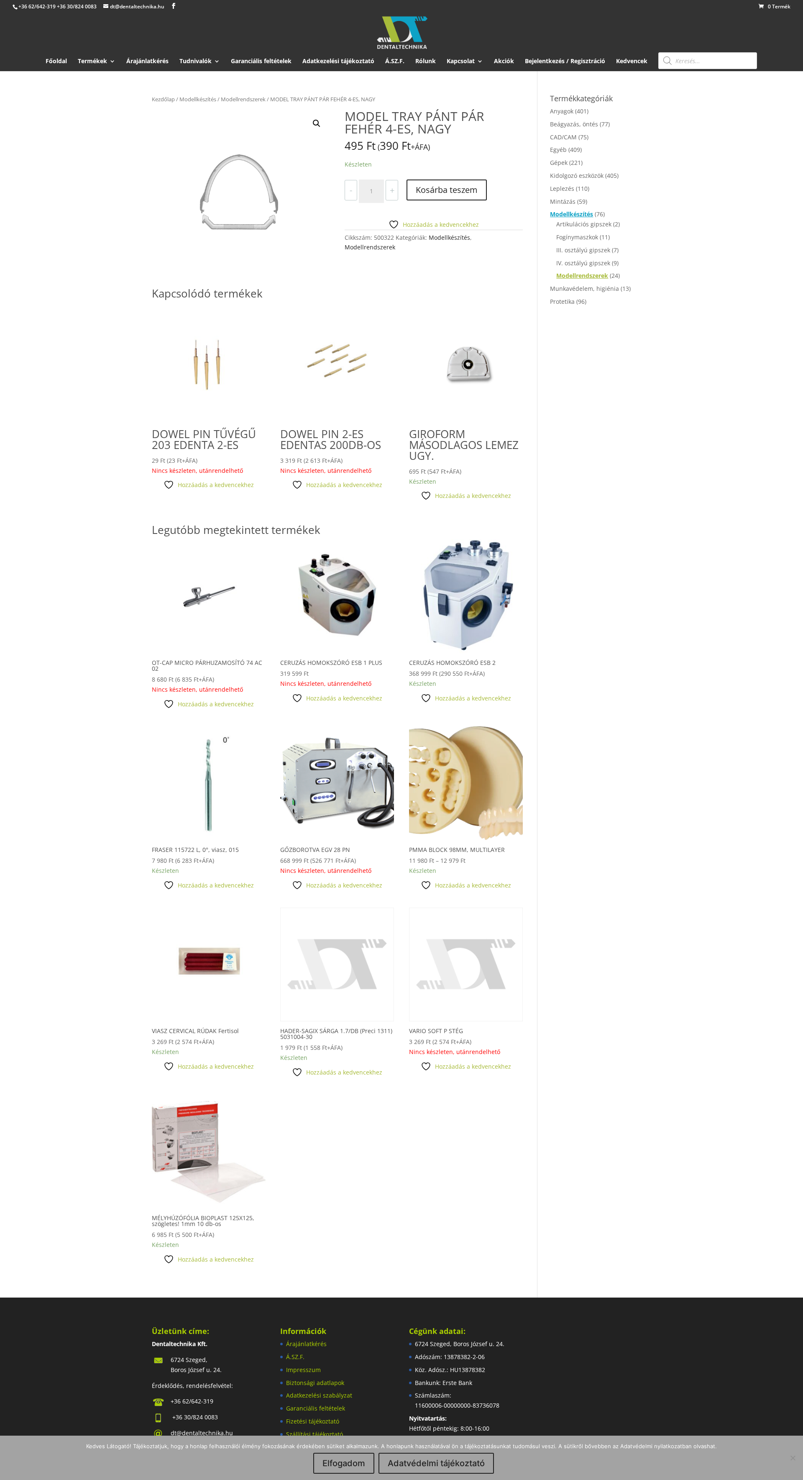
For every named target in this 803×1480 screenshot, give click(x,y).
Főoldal (56, 61)
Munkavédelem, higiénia (584, 288)
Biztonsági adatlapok (315, 1383)
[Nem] (792, 1458)
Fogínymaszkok (577, 237)
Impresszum (303, 1370)
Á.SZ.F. (394, 61)
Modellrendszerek (243, 99)
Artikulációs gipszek (583, 224)
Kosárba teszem (447, 189)
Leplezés (562, 188)
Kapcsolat (461, 61)
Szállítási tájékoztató (314, 1434)
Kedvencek (631, 61)
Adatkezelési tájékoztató (338, 61)
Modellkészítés (197, 99)
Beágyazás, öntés (574, 124)
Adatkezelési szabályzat (319, 1395)
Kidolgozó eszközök (577, 176)
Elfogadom (343, 1463)
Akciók (504, 61)
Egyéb (558, 150)
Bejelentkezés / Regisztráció (565, 61)
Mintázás (562, 201)
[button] (316, 123)
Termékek (92, 61)
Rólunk (425, 61)
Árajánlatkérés (147, 61)
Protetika (562, 301)
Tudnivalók (195, 61)
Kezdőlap (163, 99)
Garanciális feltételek (261, 61)
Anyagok (561, 111)
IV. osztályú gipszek (583, 263)
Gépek (559, 163)
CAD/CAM (563, 137)
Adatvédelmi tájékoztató (436, 1463)
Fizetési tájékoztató (312, 1421)
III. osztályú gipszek (583, 250)
